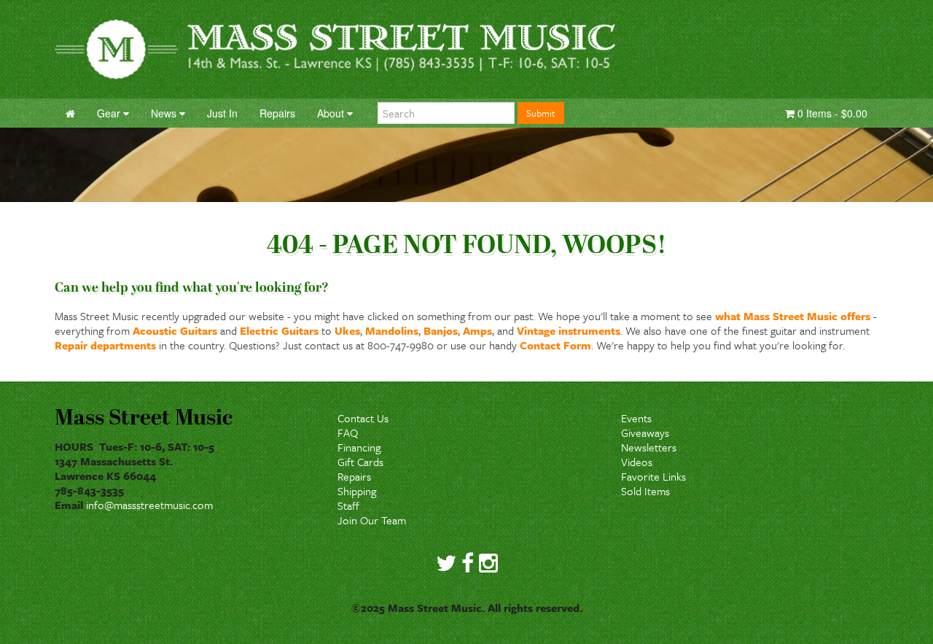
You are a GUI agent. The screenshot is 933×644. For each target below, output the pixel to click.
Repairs (354, 476)
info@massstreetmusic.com (149, 505)
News (165, 113)
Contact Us (363, 418)
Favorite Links (653, 476)
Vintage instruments (568, 330)
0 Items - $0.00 (831, 113)
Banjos (440, 330)
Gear (110, 113)
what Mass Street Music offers (792, 316)
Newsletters (648, 447)
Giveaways (645, 432)
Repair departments (105, 345)
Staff (348, 505)
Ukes (347, 330)
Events (636, 418)
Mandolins (391, 330)
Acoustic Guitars (175, 330)
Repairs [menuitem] (277, 113)
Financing (358, 447)
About (332, 113)
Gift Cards (360, 462)
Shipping (356, 491)
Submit (540, 113)
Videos (636, 462)
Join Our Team (371, 520)
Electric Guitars (279, 330)
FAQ (347, 432)
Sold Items (645, 491)
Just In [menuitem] (222, 113)
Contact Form (555, 345)
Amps (477, 330)
